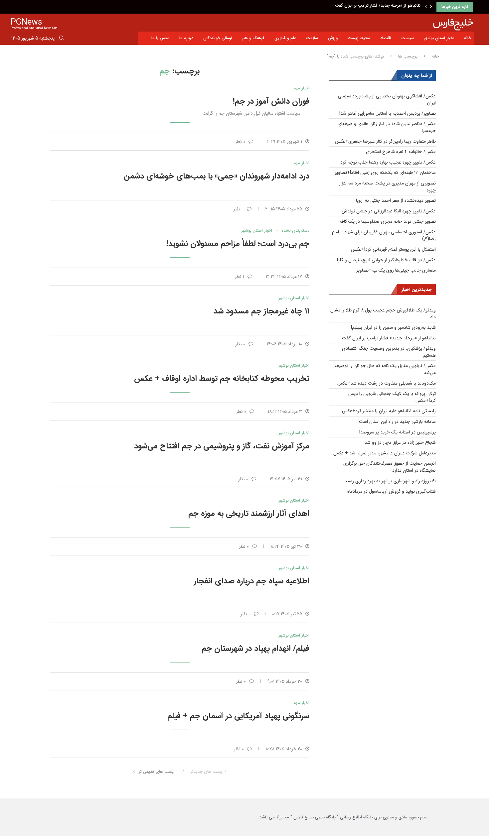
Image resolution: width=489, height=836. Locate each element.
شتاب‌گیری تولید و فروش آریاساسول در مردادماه (391, 491)
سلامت (312, 38)
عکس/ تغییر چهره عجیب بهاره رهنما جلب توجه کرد (388, 162)
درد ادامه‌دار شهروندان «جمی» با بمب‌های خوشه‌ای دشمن (216, 176)
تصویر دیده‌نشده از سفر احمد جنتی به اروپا (396, 200)
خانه (467, 38)
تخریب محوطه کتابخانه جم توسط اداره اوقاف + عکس (221, 378)
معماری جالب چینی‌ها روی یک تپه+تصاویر (396, 270)
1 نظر (239, 276)
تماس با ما (160, 38)
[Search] (61, 39)
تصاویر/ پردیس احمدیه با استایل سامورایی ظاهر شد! (387, 113)
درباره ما (186, 38)
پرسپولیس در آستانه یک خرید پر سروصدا (397, 432)
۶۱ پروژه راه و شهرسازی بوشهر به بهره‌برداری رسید (390, 481)
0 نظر (240, 141)
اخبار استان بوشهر (439, 38)
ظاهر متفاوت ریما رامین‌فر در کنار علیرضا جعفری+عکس (385, 141)
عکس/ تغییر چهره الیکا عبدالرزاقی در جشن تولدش (389, 211)
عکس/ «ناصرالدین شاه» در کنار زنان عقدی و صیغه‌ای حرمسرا (387, 127)
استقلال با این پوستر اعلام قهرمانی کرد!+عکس (393, 249)
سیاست (407, 38)
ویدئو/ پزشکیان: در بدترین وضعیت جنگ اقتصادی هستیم (371, 7)
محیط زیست (359, 38)
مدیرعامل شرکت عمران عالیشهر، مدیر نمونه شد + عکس (384, 453)
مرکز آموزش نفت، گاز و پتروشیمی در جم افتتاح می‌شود (221, 446)
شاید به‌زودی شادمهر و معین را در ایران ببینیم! (393, 327)
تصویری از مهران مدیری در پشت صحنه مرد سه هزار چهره (387, 186)
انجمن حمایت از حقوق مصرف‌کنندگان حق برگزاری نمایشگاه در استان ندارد (389, 467)
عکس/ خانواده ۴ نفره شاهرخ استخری (401, 151)
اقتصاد (385, 38)
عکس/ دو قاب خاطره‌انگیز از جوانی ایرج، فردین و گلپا (386, 260)
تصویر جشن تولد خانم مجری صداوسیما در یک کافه (388, 221)
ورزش (333, 38)
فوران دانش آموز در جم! (271, 101)
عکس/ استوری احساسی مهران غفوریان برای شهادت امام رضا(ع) (384, 235)
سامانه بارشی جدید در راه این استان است (397, 421)
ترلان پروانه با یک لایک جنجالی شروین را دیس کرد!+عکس (392, 397)
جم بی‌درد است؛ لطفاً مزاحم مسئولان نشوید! (237, 243)
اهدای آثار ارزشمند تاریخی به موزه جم (248, 513)
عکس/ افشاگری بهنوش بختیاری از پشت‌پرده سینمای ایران (387, 99)
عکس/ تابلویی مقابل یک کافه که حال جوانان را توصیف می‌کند (385, 369)
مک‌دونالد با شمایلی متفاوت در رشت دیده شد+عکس (386, 383)
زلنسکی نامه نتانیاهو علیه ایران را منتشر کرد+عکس (389, 411)
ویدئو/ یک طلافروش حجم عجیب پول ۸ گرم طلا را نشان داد (383, 313)
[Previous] (425, 7)
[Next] (431, 7)
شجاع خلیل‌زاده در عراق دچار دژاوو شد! (400, 442)
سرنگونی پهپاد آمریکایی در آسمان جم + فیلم (238, 716)
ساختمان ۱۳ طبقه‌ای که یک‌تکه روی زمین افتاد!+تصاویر (385, 172)
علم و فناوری (285, 38)
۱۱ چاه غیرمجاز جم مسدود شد (261, 311)
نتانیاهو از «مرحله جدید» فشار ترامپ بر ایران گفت (389, 338)
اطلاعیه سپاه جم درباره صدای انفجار (251, 581)
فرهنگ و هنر (253, 38)
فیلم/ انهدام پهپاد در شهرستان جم (255, 648)
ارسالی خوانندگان (217, 38)
